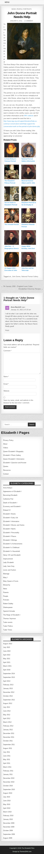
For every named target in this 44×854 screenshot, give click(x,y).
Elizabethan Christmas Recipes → (31, 289)
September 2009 (9, 834)
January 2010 (8, 819)
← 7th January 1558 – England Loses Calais (17, 286)
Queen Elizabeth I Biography (13, 451)
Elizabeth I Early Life (10, 518)
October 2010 (8, 786)
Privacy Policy (8, 440)
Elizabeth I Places (9, 536)
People (19, 9)
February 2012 (8, 726)
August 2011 (7, 748)
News (13, 9)
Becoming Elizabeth (10, 495)
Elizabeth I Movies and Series (13, 525)
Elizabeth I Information (11, 521)
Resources (7, 470)
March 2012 (7, 722)
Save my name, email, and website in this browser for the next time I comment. (18, 401)
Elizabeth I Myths (9, 529)
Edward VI (7, 510)
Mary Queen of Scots (10, 581)
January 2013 (8, 688)
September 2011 (9, 744)
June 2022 (7, 651)
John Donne (16, 276)
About (5, 444)
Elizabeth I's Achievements (12, 544)
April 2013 (6, 681)
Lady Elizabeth (8, 562)
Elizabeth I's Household (11, 551)
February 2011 (8, 771)
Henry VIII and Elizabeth (12, 555)
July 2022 (6, 647)
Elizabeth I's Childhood (11, 547)
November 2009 (8, 827)
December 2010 (8, 778)
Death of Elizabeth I (10, 503)
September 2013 (9, 677)
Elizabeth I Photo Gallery (12, 455)
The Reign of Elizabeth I (11, 615)
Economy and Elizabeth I (12, 506)
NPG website (28, 116)
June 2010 (7, 801)
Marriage (6, 574)
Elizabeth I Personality (11, 532)
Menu (7, 2)
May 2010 (6, 804)
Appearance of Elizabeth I (12, 491)
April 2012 (6, 718)
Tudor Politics (8, 626)
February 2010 (8, 815)
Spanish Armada (9, 611)
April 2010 (6, 808)
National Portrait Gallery (29, 276)
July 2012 (6, 707)
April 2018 (6, 670)
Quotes (5, 466)
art (10, 276)
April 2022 (6, 655)
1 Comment (28, 21)
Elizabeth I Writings (10, 540)
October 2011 (8, 741)
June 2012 (7, 711)
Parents (6, 592)
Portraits (27, 9)
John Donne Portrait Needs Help (22, 15)
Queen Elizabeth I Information (13, 459)
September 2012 (9, 700)
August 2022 (7, 644)
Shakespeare (7, 607)
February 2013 (8, 685)
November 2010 (8, 782)
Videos (5, 448)
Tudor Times (7, 630)
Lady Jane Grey (8, 566)
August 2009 (7, 838)
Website (6, 391)
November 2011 (8, 737)
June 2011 (6, 756)
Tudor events (7, 622)
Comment (7, 351)
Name (6, 376)
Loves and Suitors (9, 570)
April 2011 (6, 763)
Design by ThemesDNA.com (22, 851)
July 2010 (6, 797)
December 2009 (8, 823)
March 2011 (7, 767)
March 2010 (7, 812)
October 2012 (8, 696)
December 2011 (8, 733)
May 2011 (6, 759)
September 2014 (9, 673)
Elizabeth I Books (9, 514)
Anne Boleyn (7, 488)
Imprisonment (8, 559)
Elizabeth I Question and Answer (14, 463)
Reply (7, 330)
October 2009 (8, 830)
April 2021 (6, 662)
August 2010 (7, 793)
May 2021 (6, 659)
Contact (6, 474)
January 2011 (8, 774)
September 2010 (9, 789)
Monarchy (6, 585)
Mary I (5, 577)
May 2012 (6, 715)
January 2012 (8, 730)
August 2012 (7, 703)
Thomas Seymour (9, 618)
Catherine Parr (8, 499)
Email (6, 384)
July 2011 (6, 752)
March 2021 (7, 666)
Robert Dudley (8, 604)
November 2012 (8, 692)
